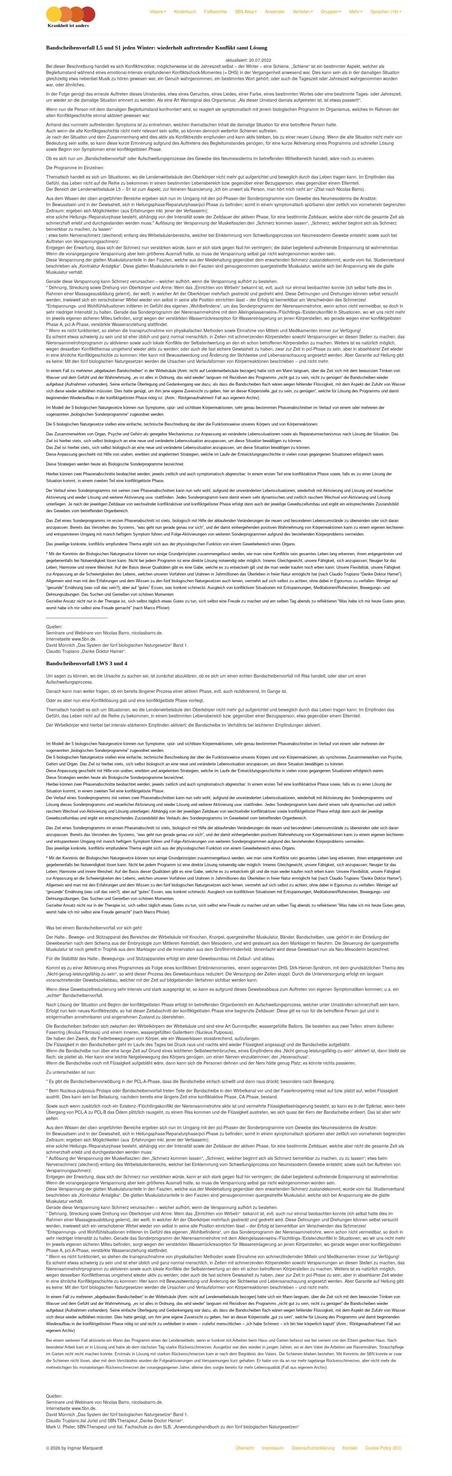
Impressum (273, 1448)
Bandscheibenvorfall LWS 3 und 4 (86, 663)
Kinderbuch (185, 11)
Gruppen (329, 11)
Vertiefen (301, 11)
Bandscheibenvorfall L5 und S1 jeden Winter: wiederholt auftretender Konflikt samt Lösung (156, 48)
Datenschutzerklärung (313, 1448)
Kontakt (350, 1448)
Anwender (275, 11)
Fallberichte (215, 11)
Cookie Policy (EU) (383, 1448)
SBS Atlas (244, 11)
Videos (156, 11)
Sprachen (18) (384, 11)
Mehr (354, 11)
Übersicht (245, 1448)
